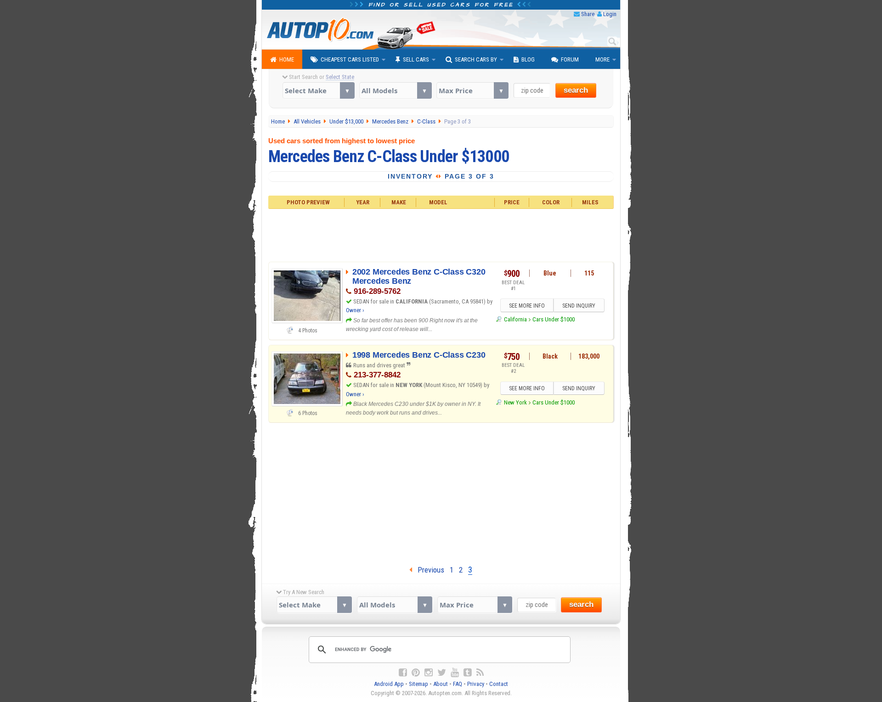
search (576, 90)
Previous (428, 569)
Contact (498, 683)
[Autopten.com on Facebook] (403, 672)
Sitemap (418, 683)
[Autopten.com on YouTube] (455, 672)
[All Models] (395, 90)
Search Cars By (476, 59)
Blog (528, 59)
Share (587, 14)
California (515, 319)
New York (515, 402)
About (440, 683)
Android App (389, 683)
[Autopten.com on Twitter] (441, 672)
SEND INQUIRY (578, 306)
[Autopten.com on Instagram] (428, 672)
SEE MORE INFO (527, 306)
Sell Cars (416, 59)
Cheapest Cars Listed (350, 59)
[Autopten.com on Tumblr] (468, 672)
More (602, 59)
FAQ (457, 683)
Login (609, 14)
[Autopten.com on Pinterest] (416, 672)
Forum (570, 59)
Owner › (355, 310)
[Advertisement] (441, 234)
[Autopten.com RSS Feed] (480, 672)
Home (286, 59)
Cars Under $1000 (553, 319)
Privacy (475, 683)
